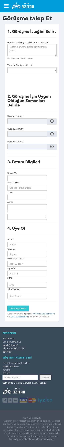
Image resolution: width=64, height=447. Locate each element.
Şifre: (9, 277)
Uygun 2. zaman (15, 128)
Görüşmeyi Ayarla (18, 308)
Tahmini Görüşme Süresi (19, 65)
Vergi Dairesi (13, 182)
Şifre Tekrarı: (13, 289)
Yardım (6, 369)
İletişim (6, 373)
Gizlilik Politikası (10, 366)
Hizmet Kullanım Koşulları (15, 363)
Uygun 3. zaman (15, 141)
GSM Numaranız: (15, 258)
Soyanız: (11, 248)
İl (8, 211)
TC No (10, 192)
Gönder (45, 377)
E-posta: (11, 268)
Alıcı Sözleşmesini (19, 316)
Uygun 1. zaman (15, 116)
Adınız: (10, 239)
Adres (10, 201)
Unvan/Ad (12, 173)
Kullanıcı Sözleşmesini (44, 313)
